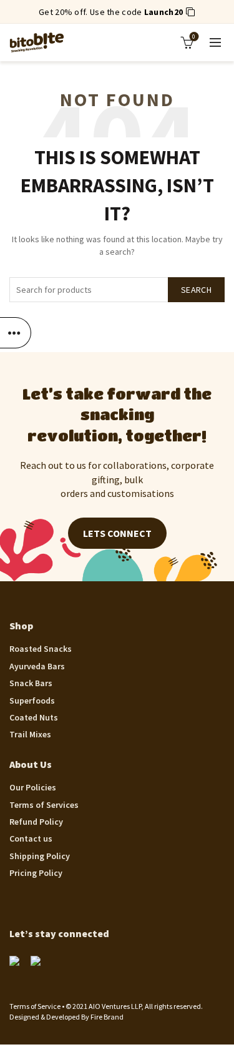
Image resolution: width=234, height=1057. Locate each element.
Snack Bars (30, 683)
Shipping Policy (39, 856)
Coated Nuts (33, 717)
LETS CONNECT (117, 533)
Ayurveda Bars (37, 666)
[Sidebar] (15, 332)
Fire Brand (107, 1016)
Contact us (30, 838)
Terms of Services (44, 804)
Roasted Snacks (40, 648)
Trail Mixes (30, 734)
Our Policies (32, 787)
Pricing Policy (35, 872)
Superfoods (32, 700)
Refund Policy (36, 821)
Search (196, 289)
